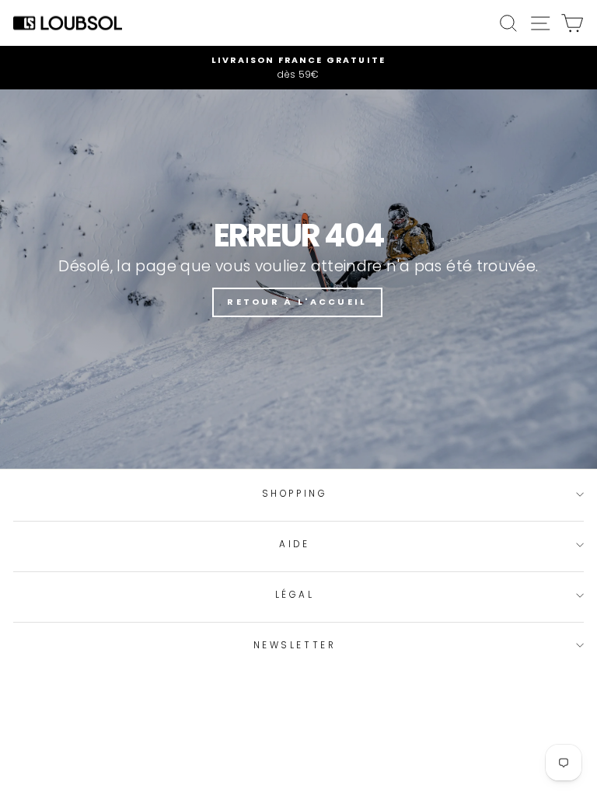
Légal (295, 594)
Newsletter (294, 645)
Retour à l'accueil (297, 301)
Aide (294, 544)
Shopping (294, 493)
